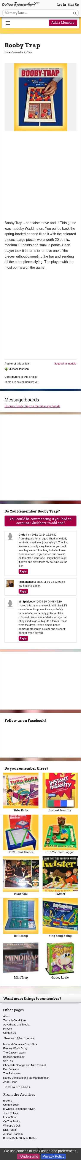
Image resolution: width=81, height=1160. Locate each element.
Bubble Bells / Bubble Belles (20, 1138)
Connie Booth (11, 1104)
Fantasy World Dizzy (15, 1048)
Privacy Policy (53, 1156)
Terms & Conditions (14, 1020)
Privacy (7, 1028)
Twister (60, 893)
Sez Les (8, 1061)
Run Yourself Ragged (60, 852)
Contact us (9, 1032)
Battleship (21, 935)
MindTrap (21, 977)
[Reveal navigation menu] (8, 23)
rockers (7, 1100)
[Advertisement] (40, 177)
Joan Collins (10, 1113)
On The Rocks (11, 1121)
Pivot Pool (21, 893)
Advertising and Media (16, 1024)
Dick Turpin (10, 1129)
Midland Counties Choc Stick (20, 1044)
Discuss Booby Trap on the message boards (32, 406)
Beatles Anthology (13, 1056)
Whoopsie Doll (12, 1125)
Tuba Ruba (21, 810)
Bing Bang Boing (60, 935)
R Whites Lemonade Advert (19, 1108)
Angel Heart (10, 1081)
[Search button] (74, 13)
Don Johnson (11, 1069)
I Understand (28, 1156)
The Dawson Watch (14, 1052)
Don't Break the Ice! (21, 852)
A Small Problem (13, 1134)
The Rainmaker (12, 1073)
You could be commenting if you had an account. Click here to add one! (41, 521)
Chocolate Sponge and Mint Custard (24, 1065)
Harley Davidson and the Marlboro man (26, 1077)
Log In (61, 4)
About (6, 1016)
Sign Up (73, 4)
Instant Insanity (60, 810)
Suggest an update (65, 363)
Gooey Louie (60, 977)
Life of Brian (10, 1117)
